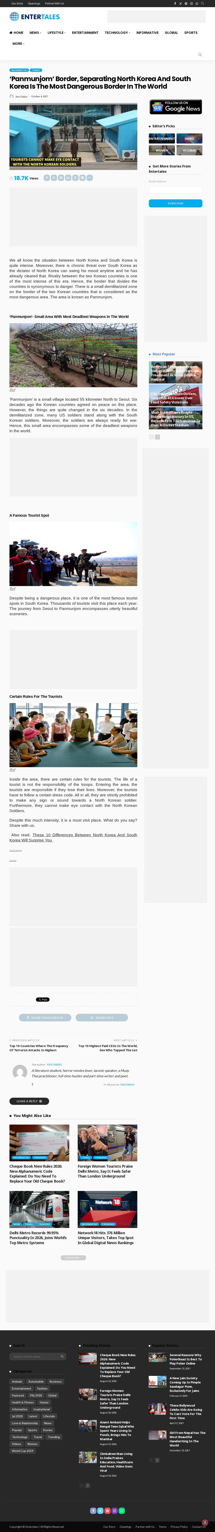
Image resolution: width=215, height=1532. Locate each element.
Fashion (42, 1388)
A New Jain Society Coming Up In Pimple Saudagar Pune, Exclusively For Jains (185, 1384)
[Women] (162, 150)
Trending (40, 1157)
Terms (162, 1526)
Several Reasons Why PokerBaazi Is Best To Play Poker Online (186, 1359)
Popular (17, 1430)
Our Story (17, 3)
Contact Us (199, 1526)
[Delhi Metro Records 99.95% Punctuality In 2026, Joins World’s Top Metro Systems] (39, 1209)
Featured (18, 1395)
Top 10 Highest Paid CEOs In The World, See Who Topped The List (107, 1048)
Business (56, 1381)
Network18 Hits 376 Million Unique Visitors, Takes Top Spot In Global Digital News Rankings (106, 1237)
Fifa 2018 (36, 1395)
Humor (44, 1402)
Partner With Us (54, 3)
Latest (33, 1416)
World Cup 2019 (22, 1451)
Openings (34, 3)
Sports (191, 32)
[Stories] (189, 150)
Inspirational (41, 1409)
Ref (12, 389)
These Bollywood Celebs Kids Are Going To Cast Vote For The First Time (186, 1411)
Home (18, 32)
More (17, 43)
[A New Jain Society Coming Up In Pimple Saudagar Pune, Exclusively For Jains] (157, 1381)
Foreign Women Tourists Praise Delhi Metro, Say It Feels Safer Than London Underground (105, 1171)
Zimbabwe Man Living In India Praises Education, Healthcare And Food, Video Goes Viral (116, 1462)
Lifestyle (55, 32)
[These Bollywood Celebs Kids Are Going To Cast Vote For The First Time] (157, 1409)
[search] (203, 3)
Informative (147, 32)
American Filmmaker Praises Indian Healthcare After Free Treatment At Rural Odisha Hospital (174, 373)
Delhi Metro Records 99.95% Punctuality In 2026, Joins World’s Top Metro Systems (38, 1237)
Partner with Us (145, 1526)
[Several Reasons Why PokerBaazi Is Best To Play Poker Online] (157, 1357)
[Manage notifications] (205, 1522)
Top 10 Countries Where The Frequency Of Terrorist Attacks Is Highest (38, 1048)
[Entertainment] (162, 138)
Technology (116, 32)
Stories (47, 1430)
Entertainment (85, 32)
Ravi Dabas (22, 96)
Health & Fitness (23, 1402)
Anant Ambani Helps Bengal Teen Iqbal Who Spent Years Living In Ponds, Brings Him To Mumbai (117, 1430)
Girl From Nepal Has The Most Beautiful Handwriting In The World (188, 1439)
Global (171, 32)
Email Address (157, 181)
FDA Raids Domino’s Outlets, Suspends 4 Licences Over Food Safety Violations (174, 397)
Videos (16, 1444)
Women (32, 1444)
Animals (17, 1381)
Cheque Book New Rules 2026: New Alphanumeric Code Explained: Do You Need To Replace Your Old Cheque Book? (37, 1173)
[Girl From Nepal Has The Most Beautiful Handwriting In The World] (157, 1435)
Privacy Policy (179, 1526)
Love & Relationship (25, 1423)
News (34, 32)
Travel (36, 70)
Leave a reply (27, 1101)
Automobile (36, 1381)
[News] (189, 138)
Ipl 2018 (17, 1416)
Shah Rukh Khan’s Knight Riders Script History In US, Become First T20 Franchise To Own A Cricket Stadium (175, 418)
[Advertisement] (156, 16)
